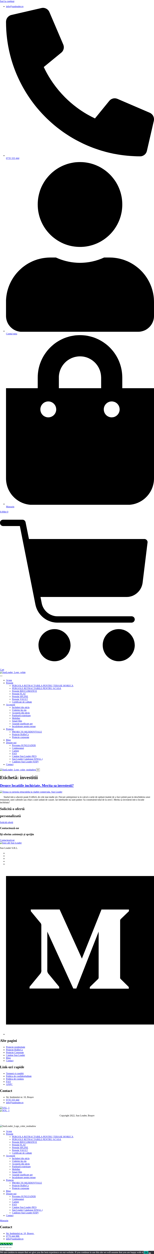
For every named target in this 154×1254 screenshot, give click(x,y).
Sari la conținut (7, 1)
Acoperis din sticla (21, 713)
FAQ (14, 753)
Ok (146, 1252)
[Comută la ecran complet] (4, 1247)
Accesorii (10, 704)
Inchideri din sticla (20, 707)
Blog (8, 740)
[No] (150, 1253)
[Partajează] (7, 1247)
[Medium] (80, 1034)
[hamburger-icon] (1, 675)
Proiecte (10, 729)
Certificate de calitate (22, 702)
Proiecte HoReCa (20, 734)
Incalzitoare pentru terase (24, 726)
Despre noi (11, 742)
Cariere (15, 751)
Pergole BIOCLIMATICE (24, 691)
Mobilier (16, 718)
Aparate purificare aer (22, 723)
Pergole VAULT (20, 699)
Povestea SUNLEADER (24, 745)
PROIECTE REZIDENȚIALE (27, 732)
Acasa (9, 680)
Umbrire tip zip (19, 710)
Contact (9, 764)
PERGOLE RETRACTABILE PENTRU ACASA (36, 688)
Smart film (17, 721)
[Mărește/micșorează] (1, 1247)
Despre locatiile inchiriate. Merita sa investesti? (37, 785)
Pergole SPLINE (20, 696)
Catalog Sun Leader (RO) (24, 756)
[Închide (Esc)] (10, 1247)
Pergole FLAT (19, 693)
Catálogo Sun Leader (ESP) (25, 761)
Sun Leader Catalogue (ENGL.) (27, 759)
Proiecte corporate (20, 737)
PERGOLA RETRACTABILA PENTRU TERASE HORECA (42, 685)
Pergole (9, 683)
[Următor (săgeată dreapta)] (4, 1250)
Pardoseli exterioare (21, 715)
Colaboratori (18, 748)
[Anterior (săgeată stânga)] (1, 1250)
